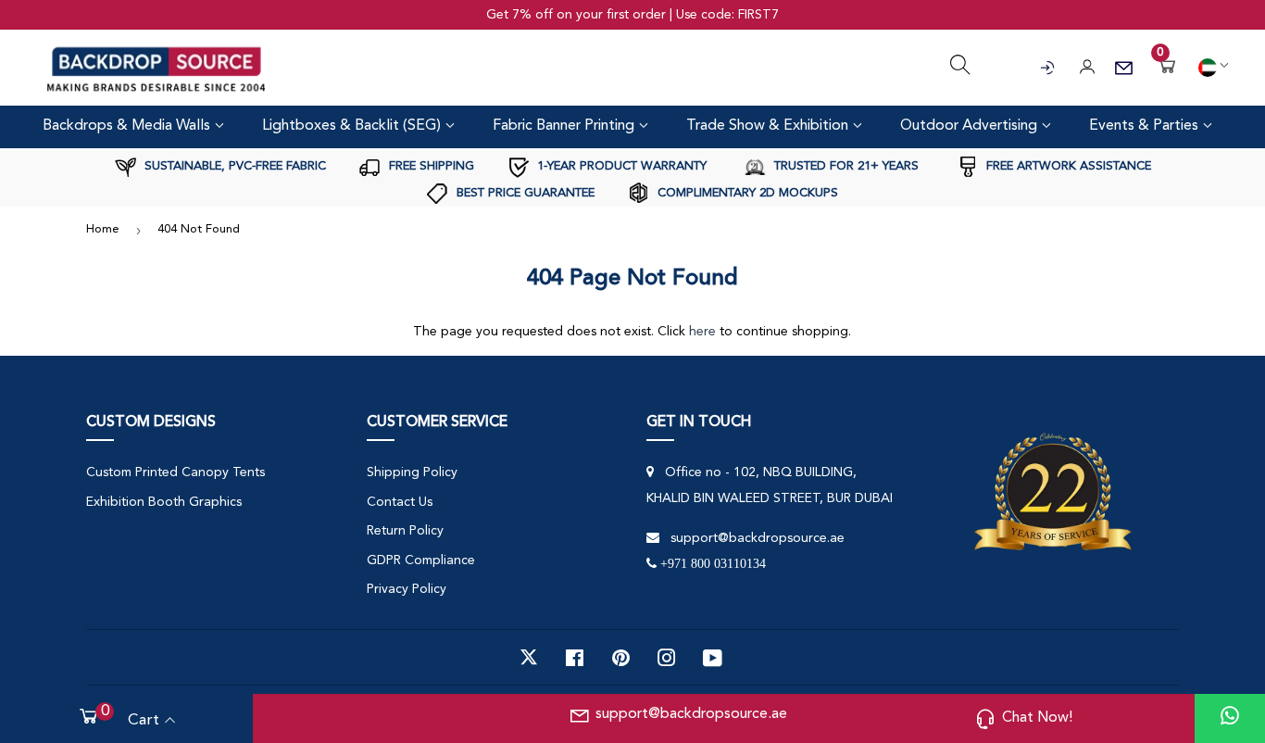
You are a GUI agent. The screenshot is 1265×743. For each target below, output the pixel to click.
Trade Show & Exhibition (769, 126)
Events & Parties (1145, 126)
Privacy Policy (406, 589)
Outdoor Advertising (970, 126)
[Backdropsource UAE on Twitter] (529, 657)
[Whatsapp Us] (1230, 718)
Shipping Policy (412, 472)
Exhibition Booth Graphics (164, 502)
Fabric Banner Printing (565, 126)
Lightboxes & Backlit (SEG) (353, 126)
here (702, 331)
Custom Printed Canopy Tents (175, 472)
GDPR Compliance (421, 560)
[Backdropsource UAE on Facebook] (574, 657)
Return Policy (405, 530)
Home (102, 229)
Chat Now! (1037, 718)
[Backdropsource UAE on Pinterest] (621, 657)
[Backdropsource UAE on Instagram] (667, 657)
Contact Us (399, 502)
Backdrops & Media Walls (128, 126)
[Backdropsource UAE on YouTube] (712, 657)
